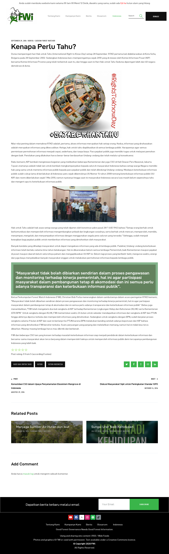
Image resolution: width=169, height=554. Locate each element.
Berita (30, 41)
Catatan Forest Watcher (45, 41)
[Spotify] (92, 517)
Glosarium (102, 524)
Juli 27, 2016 (96, 431)
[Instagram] (87, 517)
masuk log (28, 474)
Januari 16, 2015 (22, 431)
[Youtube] (70, 517)
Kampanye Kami (73, 524)
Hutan (40, 364)
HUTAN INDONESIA (55, 364)
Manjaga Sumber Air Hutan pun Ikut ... (44, 427)
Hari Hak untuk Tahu (22, 364)
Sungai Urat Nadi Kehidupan (112, 427)
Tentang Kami (53, 524)
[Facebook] (76, 517)
